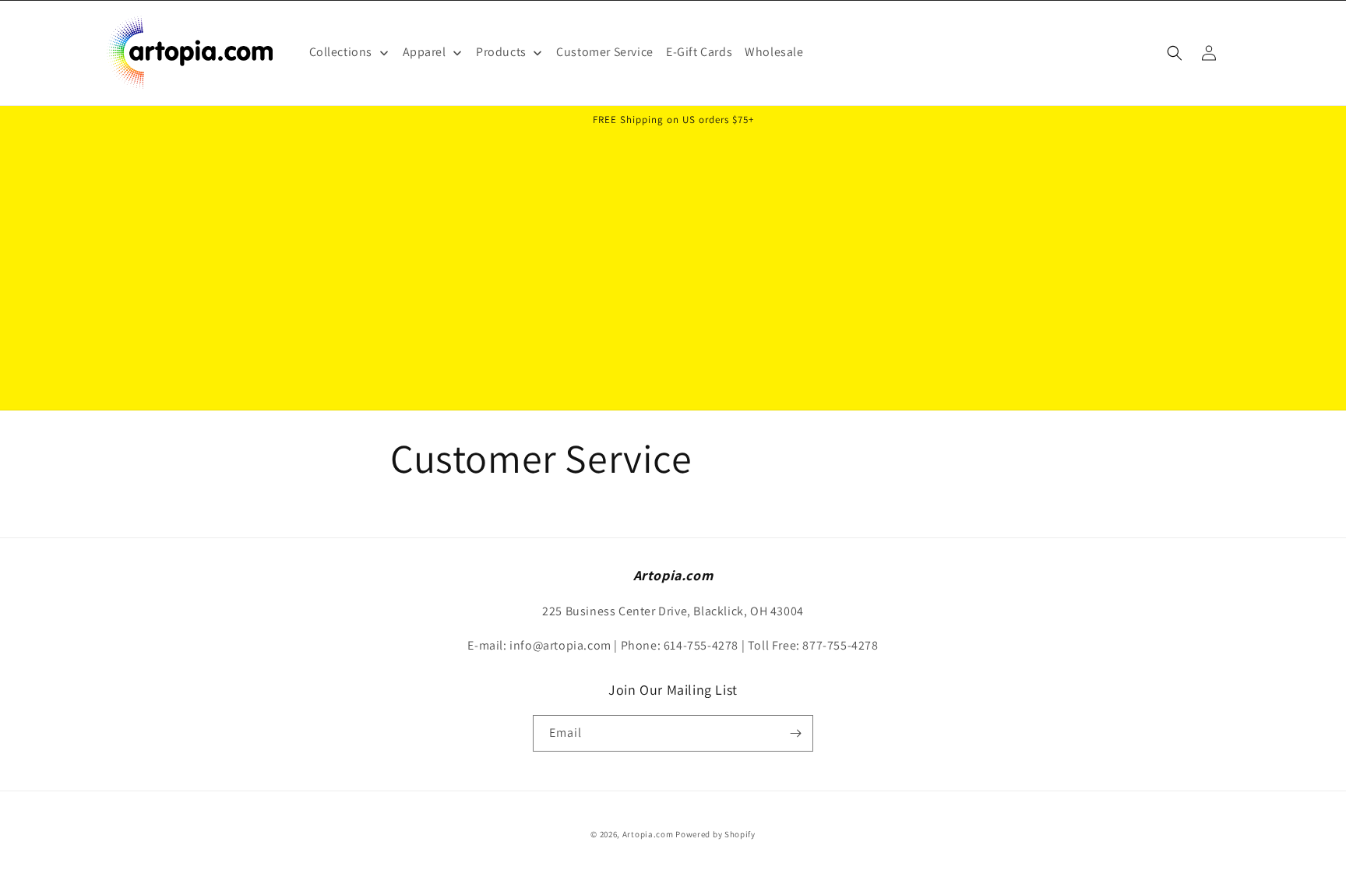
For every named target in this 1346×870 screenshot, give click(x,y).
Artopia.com (648, 834)
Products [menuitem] (501, 52)
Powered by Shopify (715, 834)
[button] (1174, 53)
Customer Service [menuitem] (605, 52)
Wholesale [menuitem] (774, 52)
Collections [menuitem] (341, 52)
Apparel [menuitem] (424, 52)
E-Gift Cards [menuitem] (699, 52)
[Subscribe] (795, 733)
